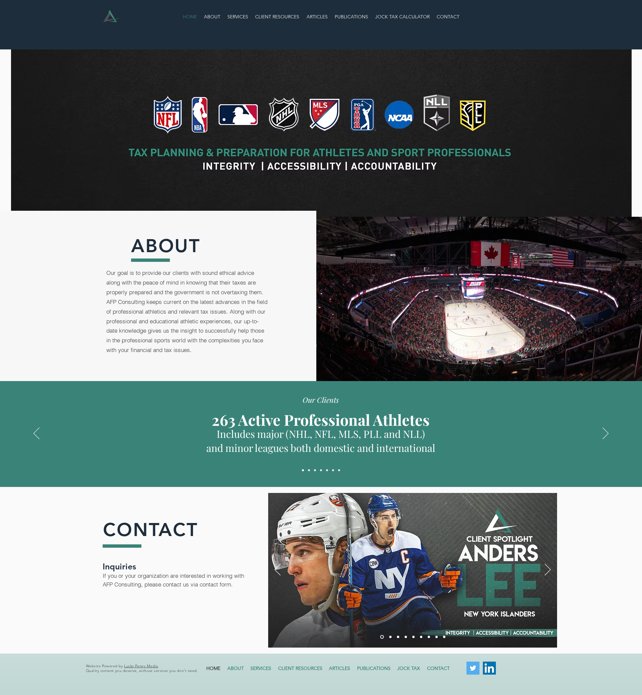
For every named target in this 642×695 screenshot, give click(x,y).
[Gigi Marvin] (390, 637)
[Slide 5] (327, 470)
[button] (408, 668)
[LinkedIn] (489, 668)
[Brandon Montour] (398, 637)
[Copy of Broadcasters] (339, 470)
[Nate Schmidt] (436, 637)
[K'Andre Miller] (421, 637)
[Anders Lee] (381, 637)
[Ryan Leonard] (444, 637)
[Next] (606, 433)
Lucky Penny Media (141, 666)
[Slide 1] (303, 470)
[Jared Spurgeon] (406, 637)
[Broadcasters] (333, 470)
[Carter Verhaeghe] (413, 637)
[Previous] (36, 433)
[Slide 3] (315, 470)
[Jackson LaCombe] (429, 637)
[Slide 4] (321, 470)
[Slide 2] (309, 470)
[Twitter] (472, 668)
